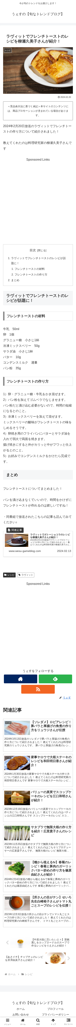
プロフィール (55, 1008)
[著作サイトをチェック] (20, 679)
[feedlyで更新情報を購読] (55, 679)
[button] (68, 708)
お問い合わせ (20, 1014)
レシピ (10, 575)
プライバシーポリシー (55, 1014)
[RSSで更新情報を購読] (38, 689)
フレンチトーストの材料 (30, 268)
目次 (33, 250)
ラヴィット (27, 575)
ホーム (21, 1008)
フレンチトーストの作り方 (31, 274)
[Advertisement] (38, 201)
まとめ (15, 280)
